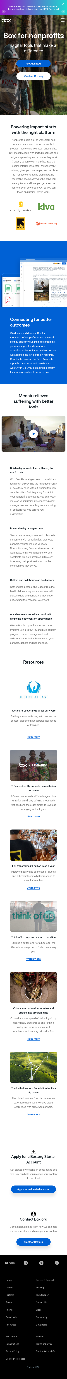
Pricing (9, 1309)
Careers (10, 1287)
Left (4, 11)
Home (9, 1280)
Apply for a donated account (33, 1189)
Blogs (38, 1309)
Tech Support (42, 1295)
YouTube (10, 1263)
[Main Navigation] (63, 20)
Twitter (41, 1263)
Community (41, 1317)
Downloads (11, 1317)
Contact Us (41, 1302)
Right (63, 11)
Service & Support (45, 1280)
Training (40, 1287)
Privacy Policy (12, 1351)
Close (63, 4)
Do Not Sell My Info (45, 1351)
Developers (41, 1324)
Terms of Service (44, 1344)
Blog (26, 1263)
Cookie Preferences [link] (15, 1358)
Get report (54, 9)
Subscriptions (12, 1344)
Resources (11, 1324)
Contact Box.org (33, 76)
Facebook (57, 1263)
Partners (10, 1295)
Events (9, 1302)
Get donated (33, 63)
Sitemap (40, 1336)
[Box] (6, 20)
